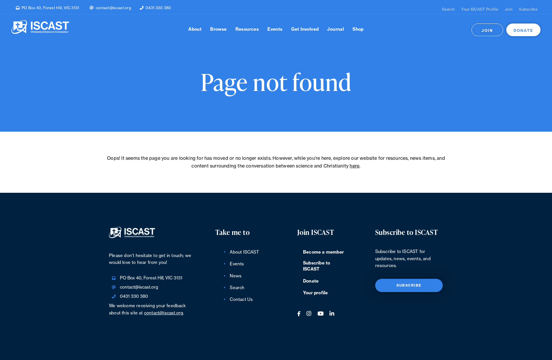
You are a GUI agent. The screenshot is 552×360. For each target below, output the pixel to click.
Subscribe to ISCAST (316, 266)
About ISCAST (244, 252)
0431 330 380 (158, 8)
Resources (247, 29)
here (354, 166)
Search (448, 9)
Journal (335, 29)
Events (274, 29)
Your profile (315, 293)
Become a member (323, 252)
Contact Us (241, 299)
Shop (358, 29)
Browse (218, 29)
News (235, 276)
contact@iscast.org (113, 8)
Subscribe (528, 9)
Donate (523, 30)
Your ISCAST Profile (479, 9)
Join (508, 9)
